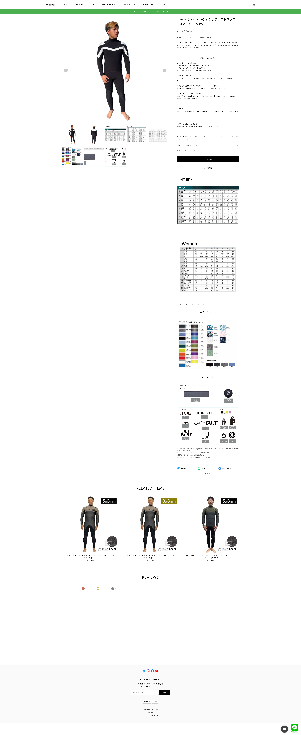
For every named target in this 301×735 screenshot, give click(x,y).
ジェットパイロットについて (85, 5)
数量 (178, 151)
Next (164, 70)
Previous (66, 70)
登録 (164, 692)
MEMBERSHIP (148, 5)
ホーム (64, 5)
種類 (178, 146)
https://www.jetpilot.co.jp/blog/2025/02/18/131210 (197, 126)
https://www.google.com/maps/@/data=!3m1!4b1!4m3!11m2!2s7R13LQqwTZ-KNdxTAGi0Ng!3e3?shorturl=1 (207, 97)
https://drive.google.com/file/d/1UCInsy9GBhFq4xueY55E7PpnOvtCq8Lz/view (207, 111)
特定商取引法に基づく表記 (150, 709)
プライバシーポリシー (150, 706)
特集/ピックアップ (109, 5)
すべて (69, 588)
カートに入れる (208, 159)
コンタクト (165, 5)
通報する (207, 474)
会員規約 (150, 712)
